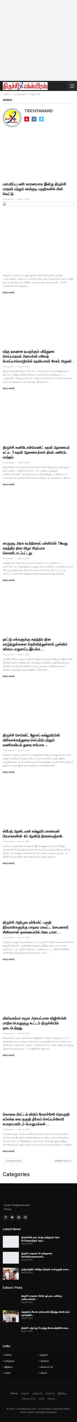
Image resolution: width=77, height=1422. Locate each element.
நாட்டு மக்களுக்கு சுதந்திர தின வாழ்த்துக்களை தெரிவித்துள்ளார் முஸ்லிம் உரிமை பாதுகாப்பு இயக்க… (35, 644)
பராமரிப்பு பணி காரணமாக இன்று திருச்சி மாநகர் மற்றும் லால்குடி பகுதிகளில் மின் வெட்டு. (34, 188)
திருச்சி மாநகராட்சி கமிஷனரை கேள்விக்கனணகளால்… (36, 1255)
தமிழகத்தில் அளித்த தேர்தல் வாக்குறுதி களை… (46, 1269)
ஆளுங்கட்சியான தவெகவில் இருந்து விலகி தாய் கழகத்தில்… (45, 1313)
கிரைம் (43, 1372)
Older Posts (14, 1161)
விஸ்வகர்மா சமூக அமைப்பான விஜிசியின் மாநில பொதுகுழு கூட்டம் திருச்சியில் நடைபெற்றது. (35, 1023)
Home (8, 1354)
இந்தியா (9, 1366)
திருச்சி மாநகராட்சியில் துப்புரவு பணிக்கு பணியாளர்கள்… (41, 1297)
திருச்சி (44, 1354)
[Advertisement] (38, 40)
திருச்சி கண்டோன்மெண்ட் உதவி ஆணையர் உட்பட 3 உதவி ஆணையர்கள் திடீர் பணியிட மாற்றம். (36, 452)
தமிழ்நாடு (9, 1360)
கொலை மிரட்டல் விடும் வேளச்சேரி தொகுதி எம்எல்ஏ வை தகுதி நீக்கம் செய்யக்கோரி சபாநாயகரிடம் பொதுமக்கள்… (36, 1119)
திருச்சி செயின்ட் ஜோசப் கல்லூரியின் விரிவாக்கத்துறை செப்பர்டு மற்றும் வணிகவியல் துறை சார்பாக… (31, 740)
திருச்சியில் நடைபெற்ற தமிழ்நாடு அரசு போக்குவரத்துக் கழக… (40, 1239)
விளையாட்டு (46, 1366)
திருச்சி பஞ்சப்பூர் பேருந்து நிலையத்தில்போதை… (45, 1328)
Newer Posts (63, 1161)
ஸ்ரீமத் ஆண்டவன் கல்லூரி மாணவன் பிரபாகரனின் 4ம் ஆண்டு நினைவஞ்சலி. (33, 833)
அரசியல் (44, 1360)
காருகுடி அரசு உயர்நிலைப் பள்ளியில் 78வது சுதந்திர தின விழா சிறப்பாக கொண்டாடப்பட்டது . (35, 548)
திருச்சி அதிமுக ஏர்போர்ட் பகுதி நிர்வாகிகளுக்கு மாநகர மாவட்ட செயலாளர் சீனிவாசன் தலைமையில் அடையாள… (36, 927)
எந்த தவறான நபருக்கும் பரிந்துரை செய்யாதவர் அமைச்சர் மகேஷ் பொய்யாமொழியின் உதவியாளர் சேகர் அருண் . (38, 356)
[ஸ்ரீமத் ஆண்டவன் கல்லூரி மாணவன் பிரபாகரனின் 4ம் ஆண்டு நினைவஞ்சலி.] (38, 802)
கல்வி (7, 1372)
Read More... (9, 292)
